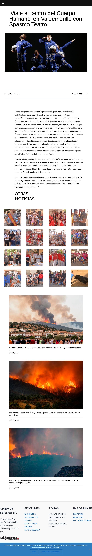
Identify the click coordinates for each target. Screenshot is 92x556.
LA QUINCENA (30, 514)
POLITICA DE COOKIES (82, 520)
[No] (89, 549)
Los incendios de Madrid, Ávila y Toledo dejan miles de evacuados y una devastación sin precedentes (44, 414)
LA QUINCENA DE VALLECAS (31, 519)
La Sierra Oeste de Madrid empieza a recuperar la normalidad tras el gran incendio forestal (45, 348)
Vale (34, 551)
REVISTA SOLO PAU (32, 530)
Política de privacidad (51, 551)
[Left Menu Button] (3, 3)
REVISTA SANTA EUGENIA (30, 525)
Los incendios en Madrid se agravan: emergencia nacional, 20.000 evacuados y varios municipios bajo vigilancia (43, 481)
